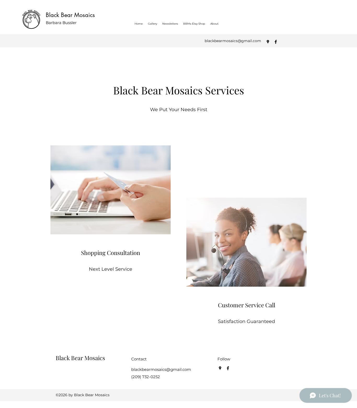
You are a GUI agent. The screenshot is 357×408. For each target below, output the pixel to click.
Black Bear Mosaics (70, 15)
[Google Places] (267, 41)
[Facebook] (275, 41)
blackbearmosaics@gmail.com (233, 40)
